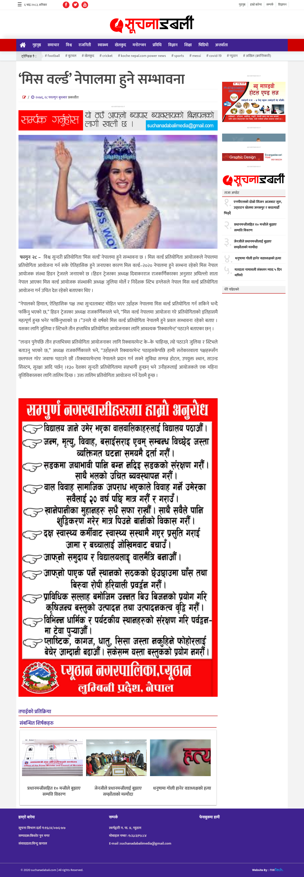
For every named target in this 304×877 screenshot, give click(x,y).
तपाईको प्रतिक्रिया (34, 712)
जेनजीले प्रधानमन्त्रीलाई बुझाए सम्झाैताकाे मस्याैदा (118, 791)
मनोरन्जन (139, 45)
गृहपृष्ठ (242, 4)
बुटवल (72, 56)
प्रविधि (157, 45)
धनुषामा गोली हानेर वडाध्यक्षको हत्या (182, 788)
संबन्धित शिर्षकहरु (36, 723)
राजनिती (85, 45)
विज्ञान (173, 45)
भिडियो (204, 45)
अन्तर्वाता (221, 45)
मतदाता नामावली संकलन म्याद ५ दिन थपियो (258, 272)
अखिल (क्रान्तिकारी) (258, 56)
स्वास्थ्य (103, 45)
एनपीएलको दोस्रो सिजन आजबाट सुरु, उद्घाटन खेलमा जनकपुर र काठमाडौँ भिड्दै (253, 207)
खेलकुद (120, 45)
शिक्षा (188, 45)
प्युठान (234, 56)
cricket (107, 56)
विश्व (69, 45)
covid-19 (215, 56)
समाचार (53, 45)
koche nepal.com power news (143, 56)
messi (196, 56)
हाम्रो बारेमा (256, 4)
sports (179, 56)
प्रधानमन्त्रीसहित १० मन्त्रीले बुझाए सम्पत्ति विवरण (54, 791)
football (54, 56)
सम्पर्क (270, 4)
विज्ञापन (282, 4)
